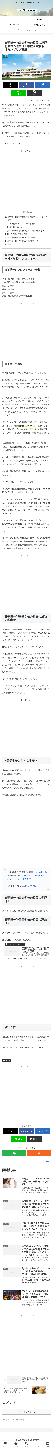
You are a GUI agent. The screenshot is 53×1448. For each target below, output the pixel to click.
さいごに (11, 245)
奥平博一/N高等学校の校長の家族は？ (23, 241)
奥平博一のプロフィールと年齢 (22, 224)
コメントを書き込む (26, 1412)
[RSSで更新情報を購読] (39, 1153)
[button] (34, 93)
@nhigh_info (41, 872)
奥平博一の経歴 (15, 227)
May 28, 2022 (31, 886)
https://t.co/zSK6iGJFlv (34, 875)
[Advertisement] (26, 178)
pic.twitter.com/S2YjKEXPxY (18, 879)
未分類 (8, 1060)
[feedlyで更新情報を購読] (14, 1153)
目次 (23, 212)
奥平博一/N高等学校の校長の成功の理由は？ (25, 231)
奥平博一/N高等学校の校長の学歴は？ (23, 238)
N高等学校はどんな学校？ (18, 234)
